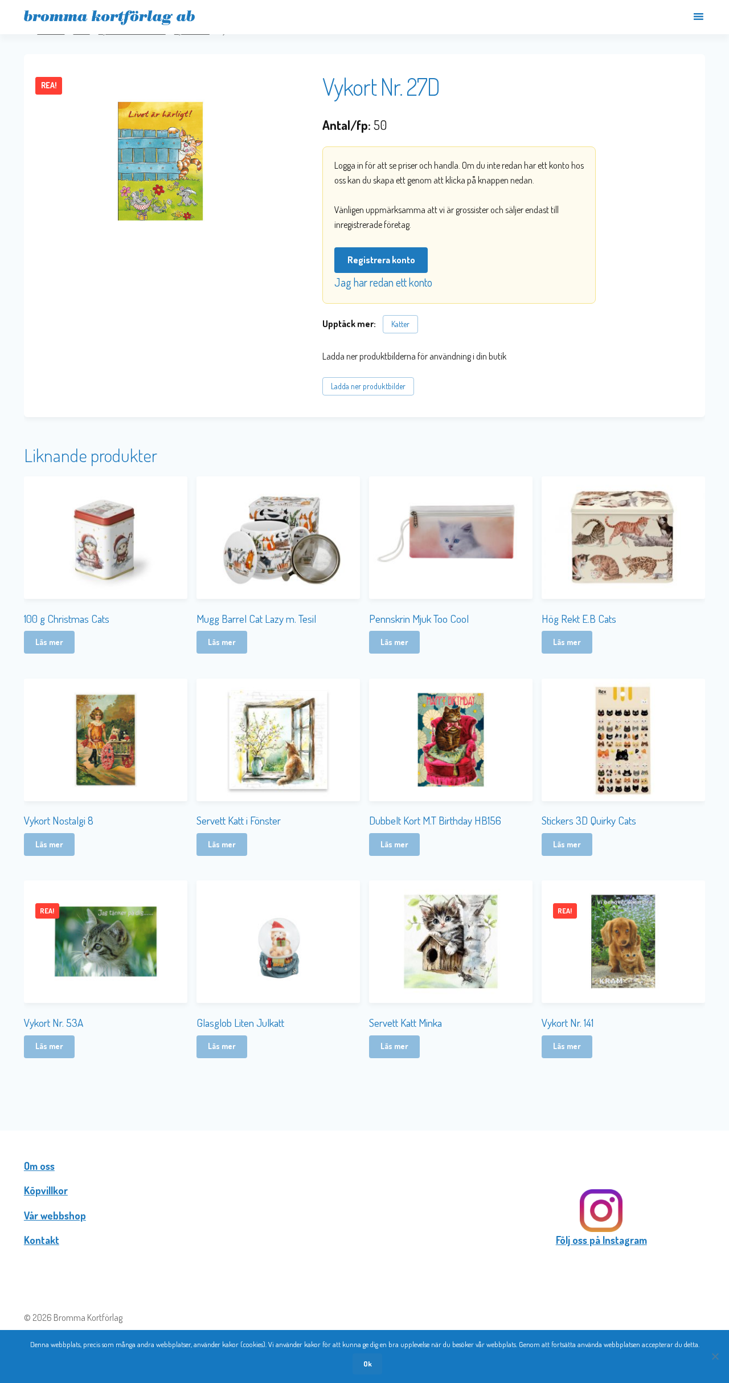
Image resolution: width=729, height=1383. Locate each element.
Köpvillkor (46, 1190)
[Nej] (714, 1356)
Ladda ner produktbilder (368, 386)
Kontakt (41, 1240)
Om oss (39, 1166)
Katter (400, 324)
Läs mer (49, 642)
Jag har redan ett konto (383, 282)
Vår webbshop (55, 1215)
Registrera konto (381, 260)
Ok (367, 1363)
